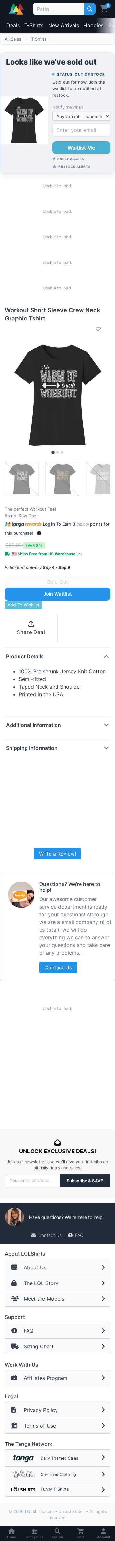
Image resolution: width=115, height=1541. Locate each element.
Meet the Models (44, 1299)
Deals (13, 25)
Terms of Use (40, 1425)
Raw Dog (27, 515)
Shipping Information (31, 748)
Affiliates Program (45, 1378)
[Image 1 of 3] (53, 452)
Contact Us (58, 967)
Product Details (25, 656)
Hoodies (93, 25)
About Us (35, 1267)
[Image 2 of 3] (57, 452)
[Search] (89, 9)
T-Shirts (33, 25)
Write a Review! (57, 854)
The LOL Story (41, 1283)
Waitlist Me (81, 147)
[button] (39, 533)
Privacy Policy (41, 1410)
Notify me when (67, 107)
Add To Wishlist (23, 604)
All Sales (13, 39)
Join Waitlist (57, 594)
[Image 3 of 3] (62, 452)
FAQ (79, 1235)
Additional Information (33, 725)
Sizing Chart (39, 1346)
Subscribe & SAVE (85, 1180)
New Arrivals (63, 25)
